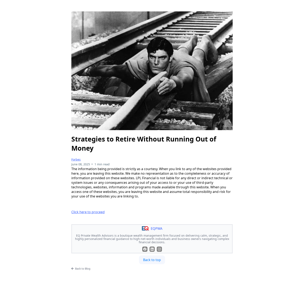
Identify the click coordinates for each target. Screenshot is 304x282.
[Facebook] (144, 249)
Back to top (152, 260)
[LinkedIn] (152, 249)
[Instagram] (159, 249)
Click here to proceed (88, 212)
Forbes (76, 159)
